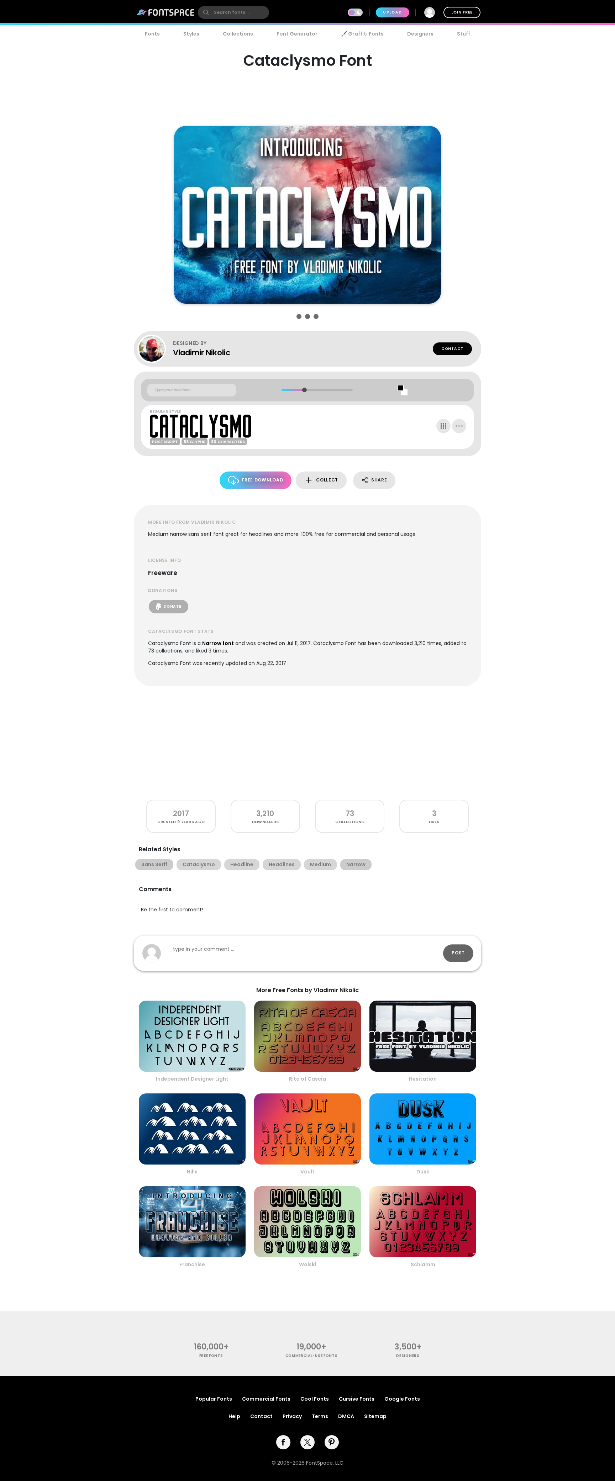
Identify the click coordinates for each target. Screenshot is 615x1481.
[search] (233, 12)
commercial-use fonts (311, 1355)
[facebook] (283, 1442)
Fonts (152, 33)
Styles (191, 33)
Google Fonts (402, 1398)
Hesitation (423, 1078)
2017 (181, 813)
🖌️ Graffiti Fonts (362, 33)
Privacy (292, 1416)
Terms (320, 1416)
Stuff (463, 33)
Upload (392, 12)
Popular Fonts (213, 1398)
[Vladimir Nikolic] (155, 349)
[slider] (304, 390)
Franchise (192, 1264)
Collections (238, 33)
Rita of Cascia (307, 1078)
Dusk (422, 1171)
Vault (307, 1171)
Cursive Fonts (356, 1398)
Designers (420, 33)
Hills (192, 1171)
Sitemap (375, 1416)
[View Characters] (443, 426)
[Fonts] (166, 12)
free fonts (211, 1355)
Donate (172, 606)
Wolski (307, 1264)
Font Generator (297, 33)
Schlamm (423, 1264)
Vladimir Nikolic (201, 352)
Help (234, 1416)
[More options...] (459, 426)
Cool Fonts (314, 1398)
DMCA (346, 1416)
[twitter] (307, 1442)
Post (458, 953)
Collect (327, 480)
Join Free (462, 12)
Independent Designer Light (192, 1078)
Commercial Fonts (266, 1398)
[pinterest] (332, 1442)
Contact (452, 348)
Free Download (262, 480)
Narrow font (218, 643)
